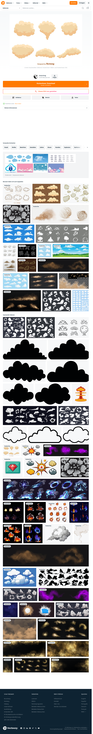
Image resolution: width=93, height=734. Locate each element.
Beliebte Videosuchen (38, 712)
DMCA (33, 701)
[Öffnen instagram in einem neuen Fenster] (24, 728)
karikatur (77, 147)
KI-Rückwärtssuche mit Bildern (13, 714)
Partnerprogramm (37, 704)
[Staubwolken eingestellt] (43, 281)
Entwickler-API (8, 712)
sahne (42, 147)
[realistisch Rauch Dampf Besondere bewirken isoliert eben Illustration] (58, 533)
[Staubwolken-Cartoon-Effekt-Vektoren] (27, 265)
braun (49, 147)
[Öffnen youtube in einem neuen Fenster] (38, 728)
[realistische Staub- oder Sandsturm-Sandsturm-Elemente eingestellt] (74, 281)
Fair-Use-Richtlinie (82, 729)
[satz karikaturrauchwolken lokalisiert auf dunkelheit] (73, 609)
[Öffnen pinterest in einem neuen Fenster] (30, 728)
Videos (26, 3)
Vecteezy (6, 701)
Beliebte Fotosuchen (38, 709)
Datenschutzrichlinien (70, 729)
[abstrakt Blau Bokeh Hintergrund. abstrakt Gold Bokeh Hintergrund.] (10, 609)
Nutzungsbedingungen (56, 729)
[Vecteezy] (3, 3)
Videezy (6, 704)
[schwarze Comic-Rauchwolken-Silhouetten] (64, 577)
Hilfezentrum (58, 698)
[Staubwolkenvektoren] (76, 193)
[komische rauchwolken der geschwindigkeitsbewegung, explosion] (20, 594)
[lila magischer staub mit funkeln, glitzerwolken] (64, 594)
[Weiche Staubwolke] (46, 193)
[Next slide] (86, 147)
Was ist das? (18, 103)
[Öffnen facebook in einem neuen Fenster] (21, 728)
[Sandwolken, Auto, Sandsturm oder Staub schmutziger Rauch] (22, 300)
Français (83, 709)
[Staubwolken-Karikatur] (17, 193)
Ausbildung (7, 709)
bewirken (23, 147)
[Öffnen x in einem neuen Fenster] (36, 728)
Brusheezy (7, 698)
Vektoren (9, 3)
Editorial (35, 3)
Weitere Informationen (10, 108)
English (83, 698)
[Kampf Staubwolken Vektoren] (27, 250)
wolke (14, 147)
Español (83, 701)
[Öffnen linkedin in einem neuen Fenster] (27, 728)
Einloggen (82, 3)
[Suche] (83, 8)
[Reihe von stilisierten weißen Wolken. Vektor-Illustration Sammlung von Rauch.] (16, 214)
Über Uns (57, 704)
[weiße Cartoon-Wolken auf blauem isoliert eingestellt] (15, 281)
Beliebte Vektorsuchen (38, 706)
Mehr (44, 3)
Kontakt (56, 701)
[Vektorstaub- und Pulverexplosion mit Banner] (36, 609)
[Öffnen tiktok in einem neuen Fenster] (33, 728)
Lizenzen (34, 698)
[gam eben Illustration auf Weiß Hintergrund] (13, 467)
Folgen (54, 77)
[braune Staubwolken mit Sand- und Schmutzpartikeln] (64, 265)
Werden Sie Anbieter (60, 706)
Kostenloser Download (46, 84)
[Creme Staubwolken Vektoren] (11, 450)
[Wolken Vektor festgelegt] (81, 300)
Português (84, 704)
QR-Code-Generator (10, 720)
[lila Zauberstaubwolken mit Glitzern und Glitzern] (66, 450)
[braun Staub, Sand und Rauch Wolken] (24, 649)
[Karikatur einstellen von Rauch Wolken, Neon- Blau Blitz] (46, 490)
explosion (67, 147)
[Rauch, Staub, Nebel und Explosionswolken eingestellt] (9, 250)
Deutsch (83, 706)
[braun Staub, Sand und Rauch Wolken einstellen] (64, 629)
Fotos (18, 3)
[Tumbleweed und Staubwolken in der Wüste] (61, 214)
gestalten (33, 147)
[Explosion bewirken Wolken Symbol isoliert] (81, 394)
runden (57, 147)
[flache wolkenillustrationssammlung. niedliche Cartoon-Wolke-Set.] (44, 250)
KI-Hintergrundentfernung (12, 717)
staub (6, 147)
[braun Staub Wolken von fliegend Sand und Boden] (19, 629)
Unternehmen (8, 706)
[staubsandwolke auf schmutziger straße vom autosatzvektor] (9, 265)
